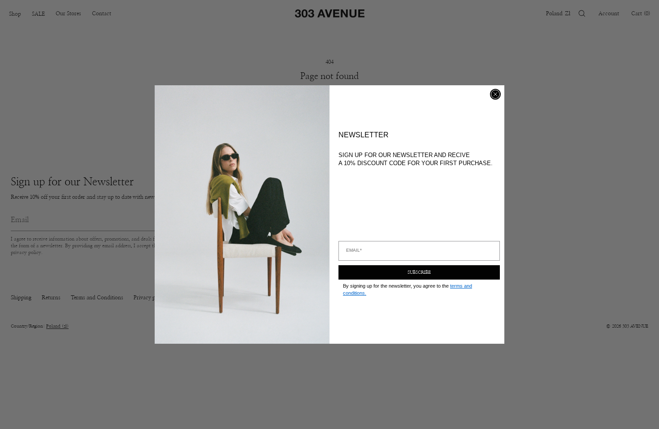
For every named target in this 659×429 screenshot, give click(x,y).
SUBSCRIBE (419, 272)
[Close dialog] (495, 94)
